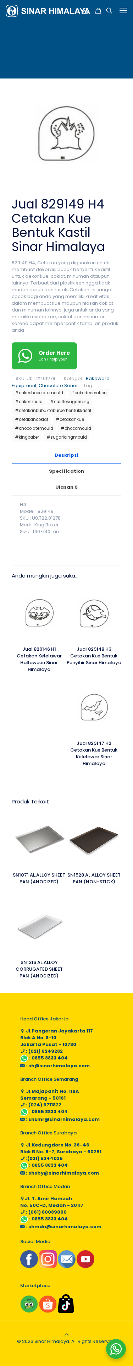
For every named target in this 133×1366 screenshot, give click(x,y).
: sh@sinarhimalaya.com (57, 1065)
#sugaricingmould (66, 437)
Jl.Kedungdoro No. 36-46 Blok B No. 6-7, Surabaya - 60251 (60, 1148)
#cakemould (29, 402)
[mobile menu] (123, 11)
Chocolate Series (59, 385)
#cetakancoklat (31, 419)
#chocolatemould (34, 428)
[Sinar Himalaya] (47, 11)
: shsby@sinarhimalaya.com (62, 1173)
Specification (66, 471)
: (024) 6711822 (43, 1104)
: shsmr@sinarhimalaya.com (62, 1119)
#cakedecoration (89, 393)
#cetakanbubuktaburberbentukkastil (53, 410)
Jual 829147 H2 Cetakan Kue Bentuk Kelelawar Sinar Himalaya (93, 753)
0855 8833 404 (50, 1058)
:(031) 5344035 (44, 1158)
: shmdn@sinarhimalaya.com (63, 1226)
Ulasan (66, 487)
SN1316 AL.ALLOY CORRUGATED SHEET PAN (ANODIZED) (39, 969)
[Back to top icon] (66, 1334)
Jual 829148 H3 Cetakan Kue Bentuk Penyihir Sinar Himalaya (94, 656)
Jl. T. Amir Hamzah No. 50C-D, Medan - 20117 (51, 1202)
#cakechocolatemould (39, 393)
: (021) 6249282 (44, 1051)
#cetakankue (70, 419)
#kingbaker (27, 437)
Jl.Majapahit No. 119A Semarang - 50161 (49, 1094)
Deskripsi (66, 455)
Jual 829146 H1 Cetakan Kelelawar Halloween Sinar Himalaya (39, 659)
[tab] (66, 456)
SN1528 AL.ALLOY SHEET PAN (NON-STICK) (94, 878)
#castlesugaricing (69, 402)
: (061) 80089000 (46, 1212)
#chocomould (76, 428)
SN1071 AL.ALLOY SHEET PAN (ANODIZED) (39, 878)
